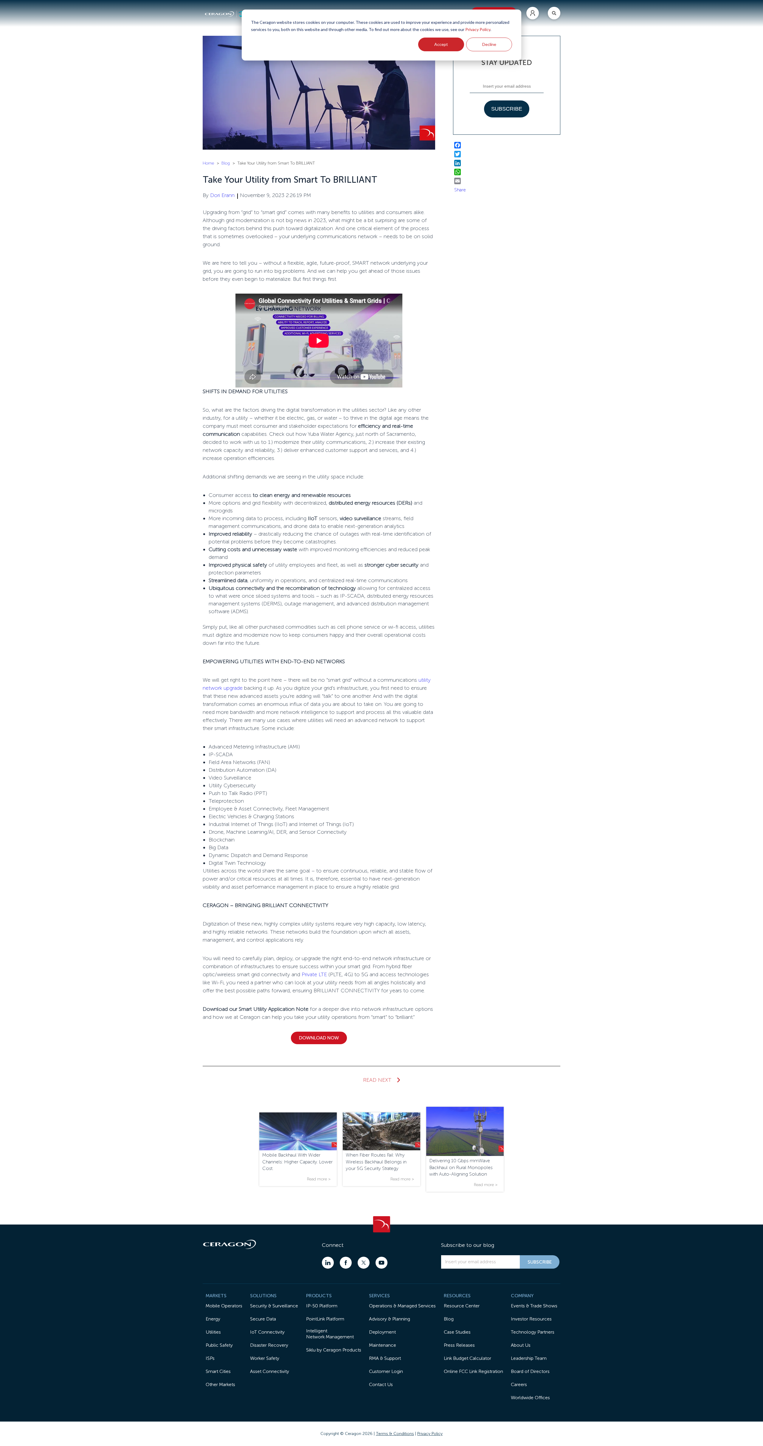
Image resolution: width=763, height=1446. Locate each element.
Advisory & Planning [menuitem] (389, 1319)
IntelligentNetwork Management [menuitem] (330, 1334)
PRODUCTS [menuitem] (319, 1295)
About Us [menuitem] (521, 1345)
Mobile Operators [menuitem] (224, 1306)
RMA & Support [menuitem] (385, 1358)
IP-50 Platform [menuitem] (321, 1306)
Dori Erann (222, 195)
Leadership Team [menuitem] (529, 1358)
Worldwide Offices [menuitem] (530, 1397)
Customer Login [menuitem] (386, 1371)
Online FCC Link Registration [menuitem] (473, 1371)
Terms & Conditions (395, 1433)
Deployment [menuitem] (382, 1332)
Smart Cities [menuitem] (218, 1371)
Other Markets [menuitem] (220, 1384)
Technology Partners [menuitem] (532, 1332)
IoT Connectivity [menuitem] (267, 1332)
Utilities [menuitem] (213, 1332)
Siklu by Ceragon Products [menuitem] (333, 1350)
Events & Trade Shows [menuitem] (534, 1306)
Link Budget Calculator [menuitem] (467, 1358)
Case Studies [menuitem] (457, 1332)
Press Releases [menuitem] (459, 1345)
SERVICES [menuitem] (379, 1295)
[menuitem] (532, 13)
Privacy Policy (477, 29)
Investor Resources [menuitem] (531, 1319)
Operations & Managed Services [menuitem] (402, 1306)
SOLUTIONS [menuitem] (263, 1295)
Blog (225, 163)
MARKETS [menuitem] (216, 1295)
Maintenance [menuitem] (382, 1345)
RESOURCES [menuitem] (457, 1295)
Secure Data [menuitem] (263, 1319)
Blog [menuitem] (449, 1319)
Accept (441, 44)
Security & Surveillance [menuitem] (274, 1306)
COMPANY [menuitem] (522, 1295)
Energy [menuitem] (213, 1319)
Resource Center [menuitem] (462, 1306)
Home (208, 163)
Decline (489, 44)
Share (460, 190)
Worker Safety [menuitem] (264, 1358)
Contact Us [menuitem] (381, 1384)
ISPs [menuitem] (210, 1358)
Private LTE (314, 974)
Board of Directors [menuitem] (530, 1371)
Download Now (319, 1038)
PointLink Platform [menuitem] (325, 1319)
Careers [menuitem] (519, 1384)
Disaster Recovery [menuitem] (269, 1345)
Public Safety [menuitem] (219, 1345)
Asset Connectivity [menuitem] (269, 1371)
